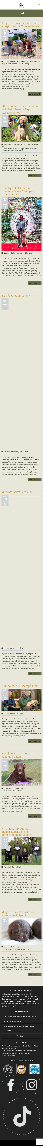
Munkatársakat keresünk (17, 492)
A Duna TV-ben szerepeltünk (20, 686)
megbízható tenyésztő (9, 64)
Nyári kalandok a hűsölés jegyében (15, 1036)
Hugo (23, 949)
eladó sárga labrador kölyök (13, 150)
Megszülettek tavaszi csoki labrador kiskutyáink (18, 914)
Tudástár (21, 64)
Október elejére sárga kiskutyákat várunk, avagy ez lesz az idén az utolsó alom (20, 1018)
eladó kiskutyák (9, 149)
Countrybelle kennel (11, 61)
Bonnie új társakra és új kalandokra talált (16, 755)
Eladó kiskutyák (32, 144)
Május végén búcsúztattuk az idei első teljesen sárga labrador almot (20, 109)
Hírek (26, 61)
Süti (27, 949)
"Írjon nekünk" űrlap (9, 1051)
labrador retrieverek (24, 994)
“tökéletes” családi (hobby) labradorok (21, 1001)
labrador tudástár (35, 61)
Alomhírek (7, 144)
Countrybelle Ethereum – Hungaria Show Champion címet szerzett (18, 191)
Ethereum (28, 253)
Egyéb (21, 61)
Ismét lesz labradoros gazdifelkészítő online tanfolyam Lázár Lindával (17, 831)
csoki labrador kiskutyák (12, 949)
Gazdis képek (14, 788)
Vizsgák (27, 64)
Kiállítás (26, 452)
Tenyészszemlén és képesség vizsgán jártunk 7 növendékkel (21, 25)
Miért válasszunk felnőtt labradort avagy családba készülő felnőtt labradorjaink (19, 1028)
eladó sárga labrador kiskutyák (26, 149)
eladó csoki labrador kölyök (13, 791)
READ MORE (33, 94)
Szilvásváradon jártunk (16, 295)
